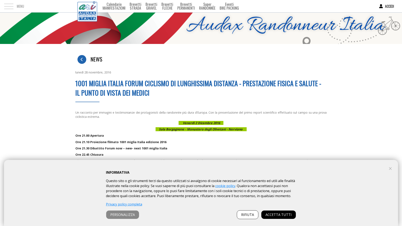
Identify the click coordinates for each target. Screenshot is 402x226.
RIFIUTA (247, 214)
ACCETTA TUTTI (278, 214)
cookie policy (225, 186)
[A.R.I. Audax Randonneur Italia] (87, 6)
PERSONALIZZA (122, 214)
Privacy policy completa (124, 204)
